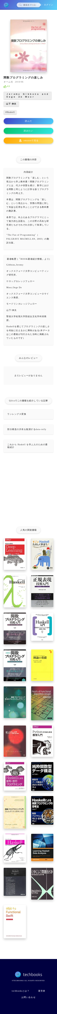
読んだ (28, 121)
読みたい (28, 131)
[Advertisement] (28, 491)
